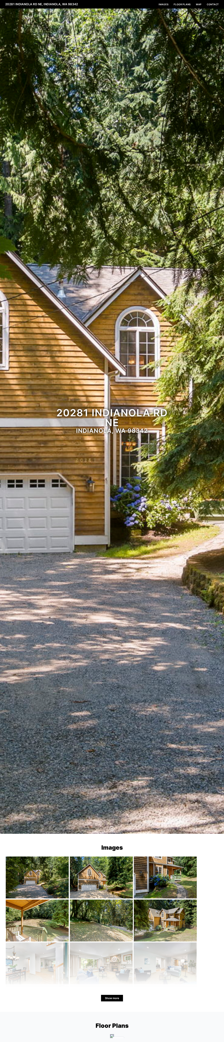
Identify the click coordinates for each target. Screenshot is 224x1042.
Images (163, 4)
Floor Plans (182, 4)
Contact (213, 4)
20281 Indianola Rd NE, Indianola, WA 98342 (41, 4)
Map (199, 4)
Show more (112, 998)
